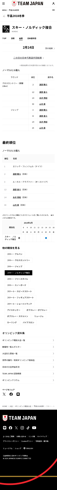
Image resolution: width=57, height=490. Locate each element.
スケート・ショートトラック (19, 303)
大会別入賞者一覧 (10, 353)
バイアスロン (28, 322)
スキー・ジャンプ (14, 266)
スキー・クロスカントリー (18, 260)
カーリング (12, 322)
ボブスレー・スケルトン (17, 316)
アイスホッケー (13, 310)
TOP (4, 38)
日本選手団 (31, 38)
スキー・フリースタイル (17, 278)
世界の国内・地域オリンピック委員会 (18, 360)
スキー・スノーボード (16, 285)
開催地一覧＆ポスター (11, 346)
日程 (12, 38)
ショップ (18, 448)
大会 (11, 406)
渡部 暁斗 (43, 84)
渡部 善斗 (43, 92)
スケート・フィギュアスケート (20, 297)
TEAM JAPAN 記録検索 (11, 373)
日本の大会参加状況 (10, 366)
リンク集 (31, 436)
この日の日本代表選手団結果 (27, 57)
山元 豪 (42, 104)
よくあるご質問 (8, 436)
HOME (4, 406)
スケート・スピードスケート (19, 291)
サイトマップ (42, 436)
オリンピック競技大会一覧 (13, 340)
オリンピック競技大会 (23, 406)
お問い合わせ (21, 436)
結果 (21, 38)
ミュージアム (7, 448)
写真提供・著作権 (42, 441)
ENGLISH (29, 448)
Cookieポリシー (27, 441)
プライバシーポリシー (11, 441)
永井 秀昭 (43, 98)
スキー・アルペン (14, 254)
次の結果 (49, 48)
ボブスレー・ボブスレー (36, 310)
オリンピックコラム (10, 380)
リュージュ (39, 316)
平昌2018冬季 (39, 406)
